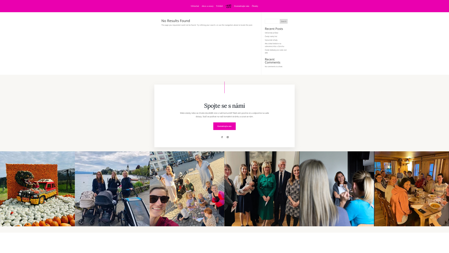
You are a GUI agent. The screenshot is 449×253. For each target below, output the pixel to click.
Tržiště (219, 6)
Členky (255, 6)
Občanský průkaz (271, 33)
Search (283, 21)
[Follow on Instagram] (228, 137)
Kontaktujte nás (241, 6)
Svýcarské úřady (271, 40)
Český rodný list (271, 36)
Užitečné (195, 6)
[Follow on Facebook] (222, 137)
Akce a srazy (208, 6)
